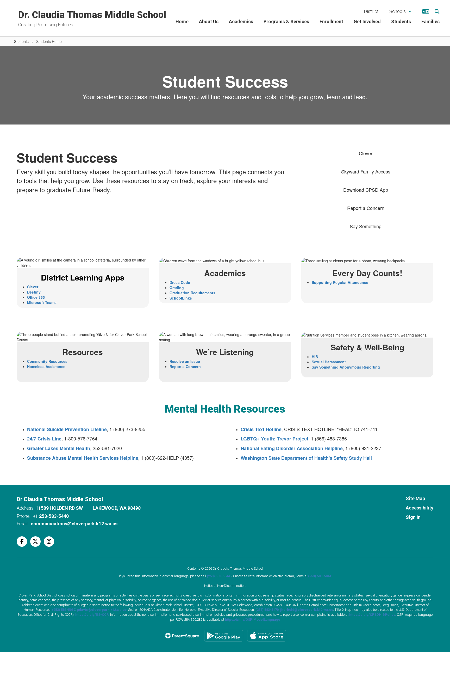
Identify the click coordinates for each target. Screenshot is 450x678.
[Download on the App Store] (266, 636)
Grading (177, 287)
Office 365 (36, 297)
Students (21, 41)
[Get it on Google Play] (223, 636)
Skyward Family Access (365, 171)
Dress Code (180, 282)
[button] (400, 11)
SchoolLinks (181, 298)
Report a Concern (365, 207)
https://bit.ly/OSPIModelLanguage (252, 619)
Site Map (415, 498)
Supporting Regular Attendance (340, 282)
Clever (365, 153)
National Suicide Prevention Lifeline (67, 429)
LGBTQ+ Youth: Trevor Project (274, 438)
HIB (315, 356)
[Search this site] (437, 11)
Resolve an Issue (185, 361)
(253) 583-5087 (63, 610)
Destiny (34, 292)
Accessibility (419, 508)
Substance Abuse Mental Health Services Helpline (82, 458)
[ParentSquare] (182, 636)
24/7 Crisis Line (44, 438)
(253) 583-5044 (218, 576)
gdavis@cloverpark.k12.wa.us (102, 610)
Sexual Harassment (329, 361)
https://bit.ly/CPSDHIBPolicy (372, 615)
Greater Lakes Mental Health (58, 448)
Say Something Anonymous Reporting (346, 367)
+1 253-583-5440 (51, 516)
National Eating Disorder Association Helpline (292, 448)
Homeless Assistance (46, 366)
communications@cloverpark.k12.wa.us (74, 523)
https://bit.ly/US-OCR (92, 615)
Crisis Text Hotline (261, 429)
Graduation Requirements (192, 292)
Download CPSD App (365, 189)
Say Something (366, 226)
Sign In (413, 517)
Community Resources (47, 361)
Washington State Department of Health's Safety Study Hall (306, 458)
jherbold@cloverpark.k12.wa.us (306, 610)
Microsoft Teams (42, 302)
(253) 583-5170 (267, 610)
